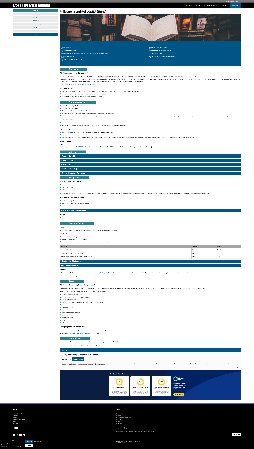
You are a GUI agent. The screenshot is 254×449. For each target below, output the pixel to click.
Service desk (236, 434)
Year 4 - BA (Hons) (68, 169)
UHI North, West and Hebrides (123, 417)
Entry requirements (35, 14)
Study (201, 5)
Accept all (29, 441)
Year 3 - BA (65, 164)
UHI (116, 431)
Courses (187, 5)
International (35, 30)
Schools (207, 5)
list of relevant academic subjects (88, 111)
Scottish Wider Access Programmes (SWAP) (88, 147)
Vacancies (15, 423)
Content (35, 17)
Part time (166, 47)
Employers (214, 5)
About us (15, 412)
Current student (230, 1)
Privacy (14, 421)
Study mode (35, 20)
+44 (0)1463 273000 (120, 442)
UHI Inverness (119, 413)
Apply (35, 34)
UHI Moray (118, 415)
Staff (237, 1)
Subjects (194, 5)
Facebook (14, 435)
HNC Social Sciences (67, 123)
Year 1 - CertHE (67, 156)
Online (73, 56)
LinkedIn (24, 435)
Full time (161, 47)
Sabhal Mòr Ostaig (120, 427)
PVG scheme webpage (222, 116)
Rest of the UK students (70, 261)
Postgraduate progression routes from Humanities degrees (112, 330)
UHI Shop (15, 425)
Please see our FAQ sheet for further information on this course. (78, 84)
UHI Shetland (119, 423)
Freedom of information (19, 419)
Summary (35, 10)
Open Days (235, 5)
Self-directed (79, 59)
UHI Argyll (118, 412)
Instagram (17, 435)
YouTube (20, 435)
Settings (29, 445)
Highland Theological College (123, 425)
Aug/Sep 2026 (78, 359)
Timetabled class (71, 59)
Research (223, 5)
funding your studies (78, 276)
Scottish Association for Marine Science (126, 428)
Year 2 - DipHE (67, 160)
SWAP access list (115, 147)
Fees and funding (36, 24)
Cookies (15, 417)
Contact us (15, 415)
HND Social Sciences (67, 132)
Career (36, 27)
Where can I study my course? (73, 210)
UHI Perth (118, 421)
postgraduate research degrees (82, 333)
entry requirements (97, 345)
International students (70, 265)
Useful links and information (72, 173)
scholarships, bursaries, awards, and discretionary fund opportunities (91, 273)
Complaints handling (18, 413)
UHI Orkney (118, 419)
